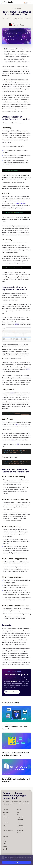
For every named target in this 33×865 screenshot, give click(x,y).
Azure (18, 814)
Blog (4, 827)
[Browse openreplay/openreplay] (4, 849)
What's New (6, 812)
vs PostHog (20, 830)
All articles (17, 8)
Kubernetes (20, 819)
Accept (17, 862)
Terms (4, 841)
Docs (4, 825)
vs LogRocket (20, 827)
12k (26, 2)
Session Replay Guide (8, 830)
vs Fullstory (20, 825)
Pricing (4, 814)
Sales (4, 839)
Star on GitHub (12, 692)
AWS (18, 812)
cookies (17, 858)
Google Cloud (20, 817)
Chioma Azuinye (17, 24)
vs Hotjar (19, 832)
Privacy (4, 843)
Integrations (6, 817)
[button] (30, 2)
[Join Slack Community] (6, 849)
